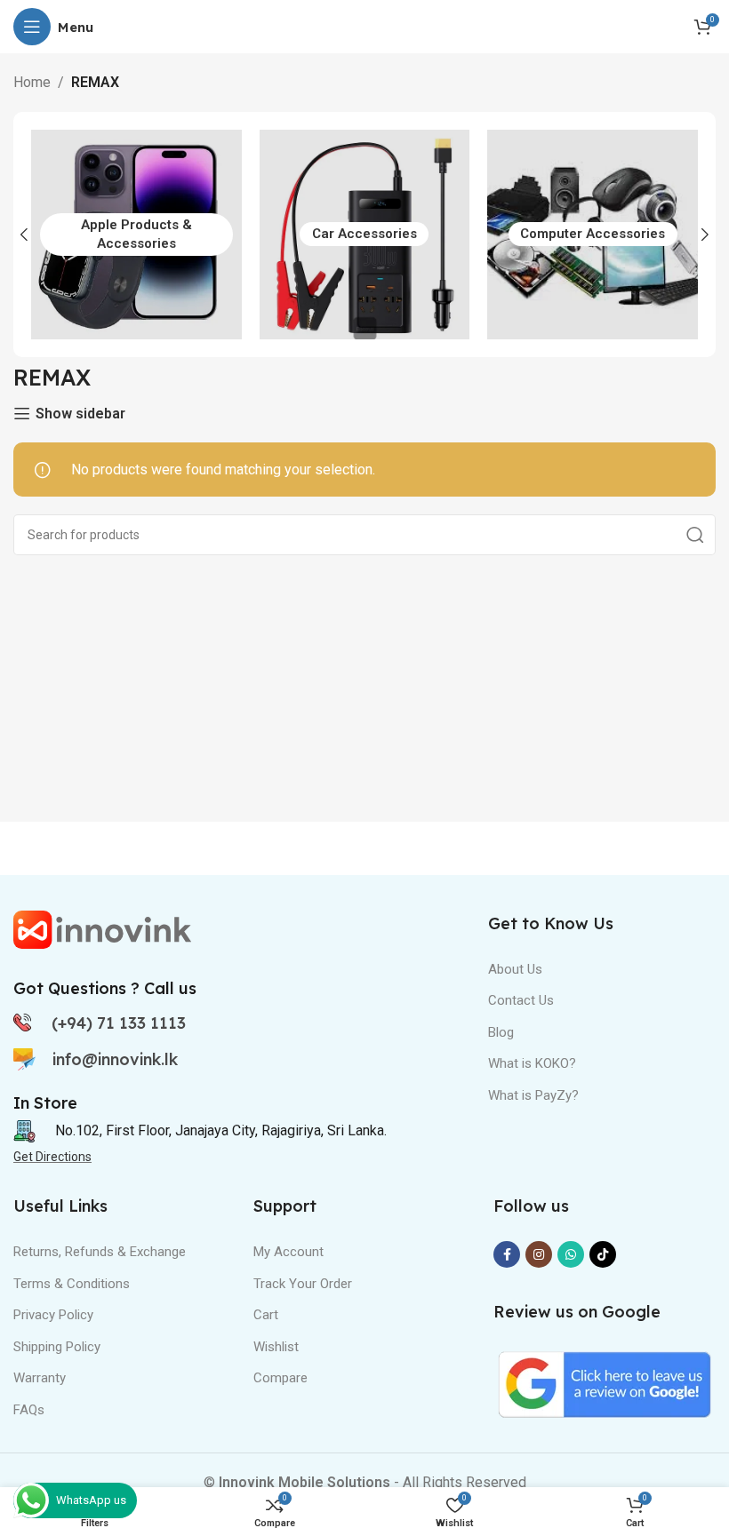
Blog (501, 1032)
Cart (265, 1315)
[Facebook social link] (506, 1254)
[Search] (695, 534)
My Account (288, 1252)
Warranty (39, 1378)
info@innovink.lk (115, 1059)
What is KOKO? (532, 1063)
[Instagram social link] (538, 1254)
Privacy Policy (53, 1315)
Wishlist (276, 1347)
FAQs (28, 1410)
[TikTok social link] (602, 1254)
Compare (280, 1378)
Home (32, 82)
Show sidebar (80, 413)
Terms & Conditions (71, 1284)
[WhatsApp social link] (570, 1254)
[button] (24, 234)
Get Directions (52, 1157)
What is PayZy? (533, 1095)
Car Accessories (364, 234)
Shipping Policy (56, 1347)
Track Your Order (302, 1284)
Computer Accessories (592, 234)
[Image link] (102, 927)
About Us (515, 969)
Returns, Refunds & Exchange (99, 1252)
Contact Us (521, 1000)
